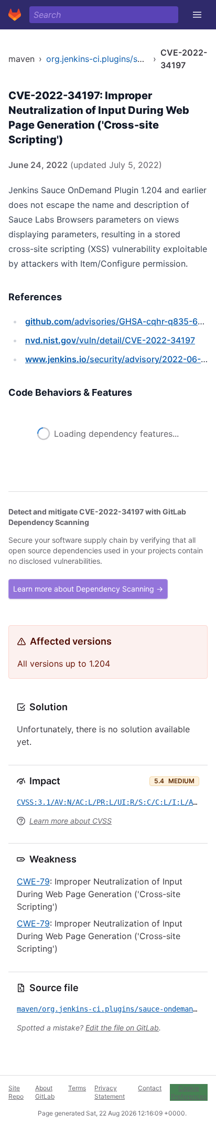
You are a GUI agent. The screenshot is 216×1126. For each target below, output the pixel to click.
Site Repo (16, 1092)
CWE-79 (33, 896)
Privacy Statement (109, 1092)
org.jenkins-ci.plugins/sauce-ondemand (124, 59)
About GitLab (45, 1092)
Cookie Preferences (189, 1092)
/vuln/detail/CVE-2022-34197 (110, 340)
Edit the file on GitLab (122, 1042)
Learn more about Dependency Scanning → (88, 603)
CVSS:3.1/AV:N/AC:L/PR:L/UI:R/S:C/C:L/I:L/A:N (109, 817)
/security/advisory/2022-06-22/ (119, 359)
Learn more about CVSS (70, 835)
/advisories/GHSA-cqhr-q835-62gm (120, 321)
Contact (149, 1088)
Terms (77, 1088)
